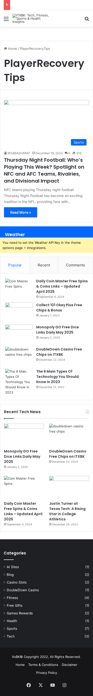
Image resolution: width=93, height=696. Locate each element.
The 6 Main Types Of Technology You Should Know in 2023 (57, 376)
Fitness (12, 598)
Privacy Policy (46, 673)
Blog (10, 575)
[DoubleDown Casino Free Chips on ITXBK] (18, 356)
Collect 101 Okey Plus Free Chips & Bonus (59, 307)
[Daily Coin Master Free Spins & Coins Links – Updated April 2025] (18, 288)
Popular (15, 265)
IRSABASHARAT (19, 153)
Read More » (20, 212)
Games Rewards (20, 613)
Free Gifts (14, 605)
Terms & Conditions (43, 665)
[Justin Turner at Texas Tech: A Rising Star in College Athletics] (69, 487)
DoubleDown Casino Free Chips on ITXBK (59, 352)
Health (12, 621)
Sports (12, 629)
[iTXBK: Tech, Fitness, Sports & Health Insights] (32, 18)
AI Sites (13, 567)
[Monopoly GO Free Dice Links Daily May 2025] (18, 334)
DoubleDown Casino (23, 590)
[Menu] (6, 20)
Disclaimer (69, 665)
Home (12, 48)
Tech (11, 636)
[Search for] (86, 20)
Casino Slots (17, 582)
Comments (75, 265)
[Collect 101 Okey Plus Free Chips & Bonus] (18, 311)
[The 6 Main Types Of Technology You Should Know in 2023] (18, 382)
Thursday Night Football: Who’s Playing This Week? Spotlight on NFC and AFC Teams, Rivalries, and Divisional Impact (44, 170)
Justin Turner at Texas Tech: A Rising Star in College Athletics (67, 511)
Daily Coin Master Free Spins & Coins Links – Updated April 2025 (62, 286)
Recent (44, 265)
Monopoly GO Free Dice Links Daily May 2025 (57, 330)
